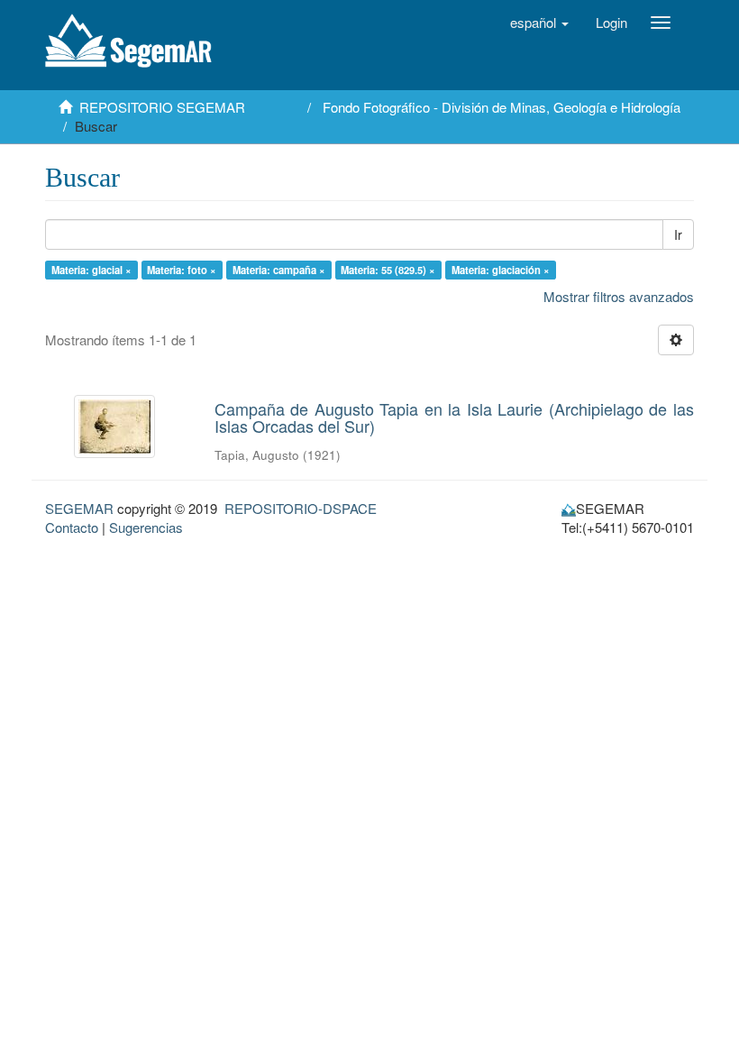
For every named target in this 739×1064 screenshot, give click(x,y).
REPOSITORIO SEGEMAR (162, 106)
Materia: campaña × (279, 269)
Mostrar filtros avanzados (618, 296)
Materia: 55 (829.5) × (388, 269)
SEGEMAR (79, 508)
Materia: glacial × (91, 269)
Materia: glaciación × (501, 269)
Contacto (71, 527)
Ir (678, 234)
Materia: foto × (181, 269)
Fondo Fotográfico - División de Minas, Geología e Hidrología (501, 106)
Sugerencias (146, 527)
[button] (539, 22)
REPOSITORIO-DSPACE (300, 508)
